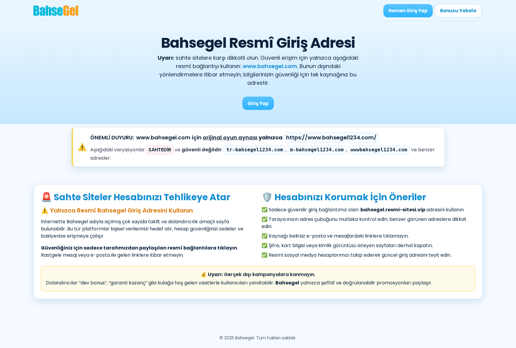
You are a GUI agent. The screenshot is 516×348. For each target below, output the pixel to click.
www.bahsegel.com (270, 66)
